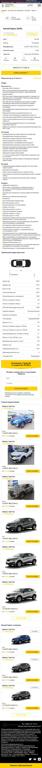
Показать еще (21, 618)
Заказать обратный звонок (21, 765)
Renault (27, 10)
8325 (2, 12)
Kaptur (34, 10)
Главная (4, 10)
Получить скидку (21, 388)
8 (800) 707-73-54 (31, 724)
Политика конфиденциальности (12, 744)
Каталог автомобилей (15, 10)
